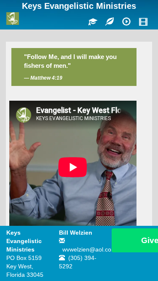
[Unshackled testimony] (126, 22)
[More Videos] (143, 22)
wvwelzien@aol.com (89, 249)
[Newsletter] (109, 22)
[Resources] (92, 22)
